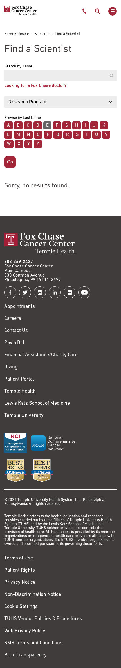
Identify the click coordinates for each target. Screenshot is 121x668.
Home (9, 34)
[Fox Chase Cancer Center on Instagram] (40, 292)
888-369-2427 (18, 262)
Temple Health (20, 391)
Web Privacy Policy (24, 631)
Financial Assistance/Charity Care (41, 355)
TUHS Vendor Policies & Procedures (43, 618)
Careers (12, 318)
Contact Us (16, 330)
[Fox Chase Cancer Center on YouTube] (84, 292)
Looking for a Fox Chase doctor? (35, 85)
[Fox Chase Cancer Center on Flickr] (70, 292)
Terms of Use (18, 558)
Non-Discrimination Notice (32, 594)
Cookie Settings (21, 606)
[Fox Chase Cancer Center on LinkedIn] (55, 292)
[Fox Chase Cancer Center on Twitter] (25, 292)
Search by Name (18, 66)
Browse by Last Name (22, 118)
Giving (11, 367)
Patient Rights (19, 570)
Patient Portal (19, 379)
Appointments (19, 306)
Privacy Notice (19, 582)
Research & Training (34, 34)
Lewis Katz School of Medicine (37, 403)
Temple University (24, 415)
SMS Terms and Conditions (33, 643)
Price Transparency (25, 655)
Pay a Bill (14, 343)
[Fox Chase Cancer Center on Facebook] (10, 292)
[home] (20, 14)
